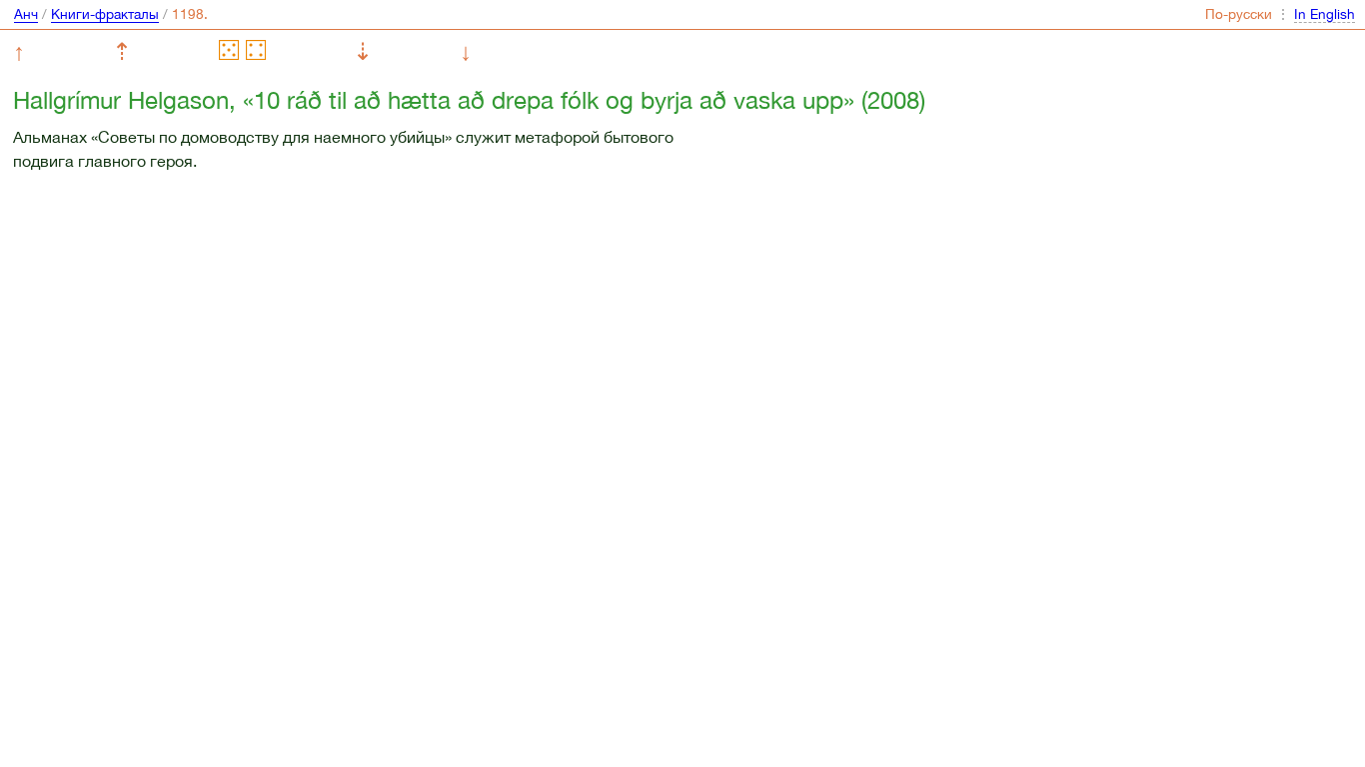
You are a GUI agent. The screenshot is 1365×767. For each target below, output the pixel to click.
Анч (26, 14)
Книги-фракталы (105, 14)
